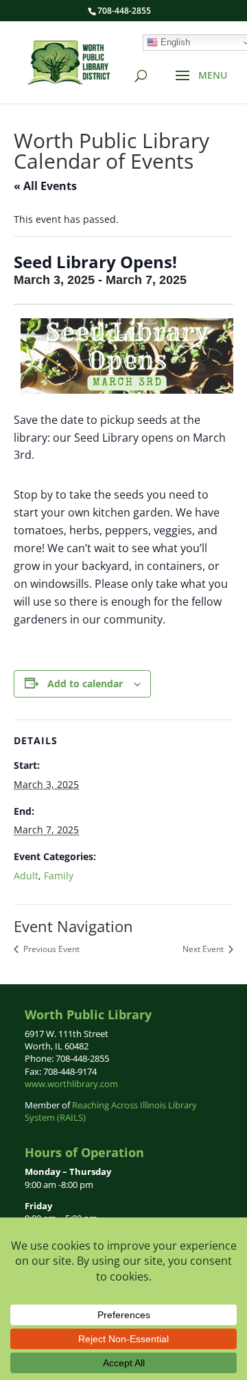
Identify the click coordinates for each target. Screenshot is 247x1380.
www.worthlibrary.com (71, 1084)
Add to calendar (85, 683)
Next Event (204, 949)
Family (58, 875)
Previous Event (50, 949)
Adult (26, 875)
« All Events (45, 185)
